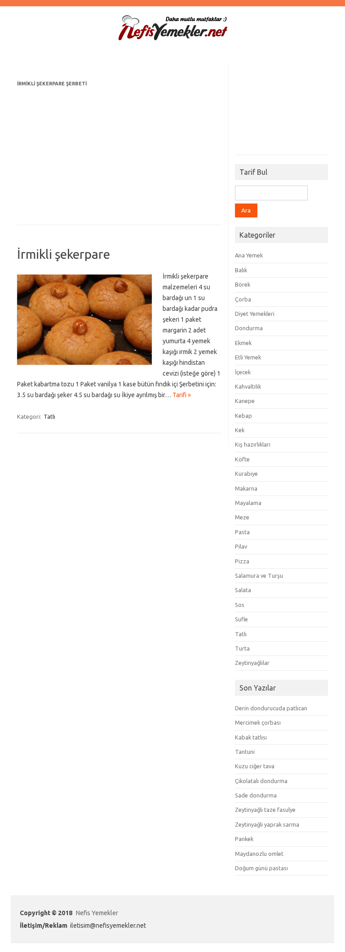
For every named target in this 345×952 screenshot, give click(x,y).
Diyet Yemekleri (254, 313)
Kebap (243, 415)
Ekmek (243, 343)
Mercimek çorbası (258, 722)
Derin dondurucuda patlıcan (271, 708)
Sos (239, 605)
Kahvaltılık (248, 386)
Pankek (244, 839)
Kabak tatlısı (251, 737)
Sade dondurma (256, 795)
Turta (242, 648)
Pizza (242, 561)
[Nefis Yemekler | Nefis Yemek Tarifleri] (172, 38)
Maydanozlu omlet (259, 853)
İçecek (243, 372)
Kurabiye (246, 473)
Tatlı (49, 416)
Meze (242, 517)
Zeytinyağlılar (252, 663)
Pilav (241, 546)
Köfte (242, 459)
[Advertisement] (119, 152)
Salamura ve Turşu (259, 575)
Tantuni (245, 751)
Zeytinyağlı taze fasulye (265, 809)
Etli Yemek (248, 357)
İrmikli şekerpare (63, 254)
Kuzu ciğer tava (254, 766)
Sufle (241, 619)
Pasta (242, 532)
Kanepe (245, 401)
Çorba (243, 299)
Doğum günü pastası (261, 868)
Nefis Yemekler (97, 913)
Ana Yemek (249, 255)
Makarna (246, 488)
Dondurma (249, 328)
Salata (243, 590)
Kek (239, 430)
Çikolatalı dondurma (261, 781)
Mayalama (248, 503)
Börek (242, 284)
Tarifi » (181, 395)
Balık (241, 270)
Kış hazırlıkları (252, 444)
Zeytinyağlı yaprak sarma (267, 824)
